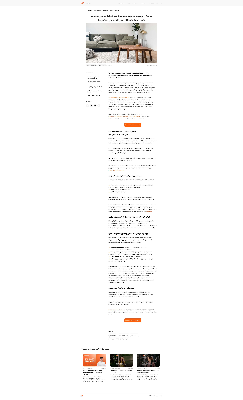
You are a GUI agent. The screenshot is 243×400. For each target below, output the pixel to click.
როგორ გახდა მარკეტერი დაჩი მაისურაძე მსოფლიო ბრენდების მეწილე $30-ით (93, 372)
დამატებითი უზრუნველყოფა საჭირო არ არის (95, 87)
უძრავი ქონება (134, 335)
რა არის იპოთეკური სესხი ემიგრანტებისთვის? (93, 77)
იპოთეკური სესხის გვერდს (116, 170)
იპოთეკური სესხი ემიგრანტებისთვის (119, 339)
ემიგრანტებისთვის (114, 10)
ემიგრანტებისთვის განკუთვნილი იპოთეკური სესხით (124, 116)
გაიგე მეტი (148, 211)
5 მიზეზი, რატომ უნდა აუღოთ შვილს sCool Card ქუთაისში (148, 371)
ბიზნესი (129, 3)
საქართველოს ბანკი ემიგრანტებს (118, 97)
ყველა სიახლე (97, 10)
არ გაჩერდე (143, 3)
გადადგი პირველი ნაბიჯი (93, 95)
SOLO (135, 3)
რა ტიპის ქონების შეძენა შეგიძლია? (94, 82)
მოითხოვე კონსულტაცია (115, 309)
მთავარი (90, 10)
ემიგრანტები (113, 335)
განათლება (121, 3)
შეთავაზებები (153, 3)
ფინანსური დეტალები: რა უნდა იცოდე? (94, 91)
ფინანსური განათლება (91, 65)
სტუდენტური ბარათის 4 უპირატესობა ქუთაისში (121, 371)
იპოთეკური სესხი (123, 335)
